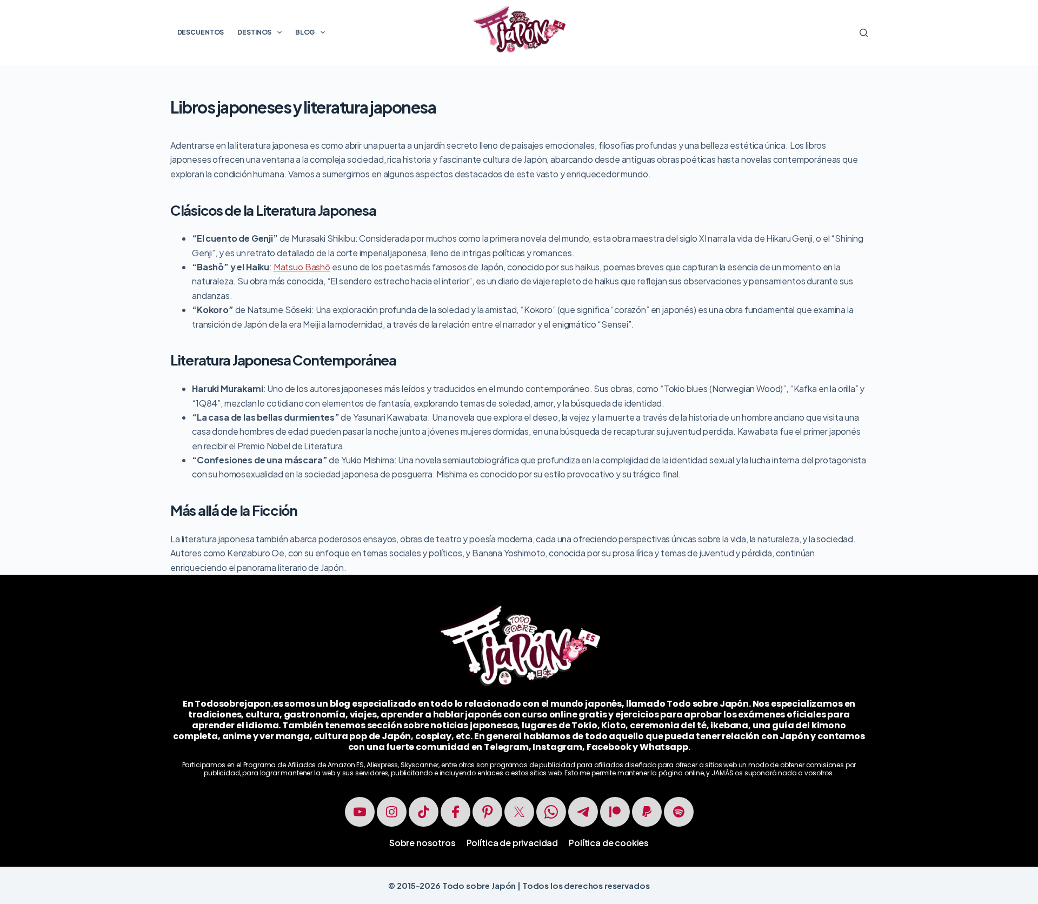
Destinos (254, 32)
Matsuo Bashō (302, 266)
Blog (305, 32)
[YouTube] (360, 812)
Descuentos (200, 32)
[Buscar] (864, 33)
